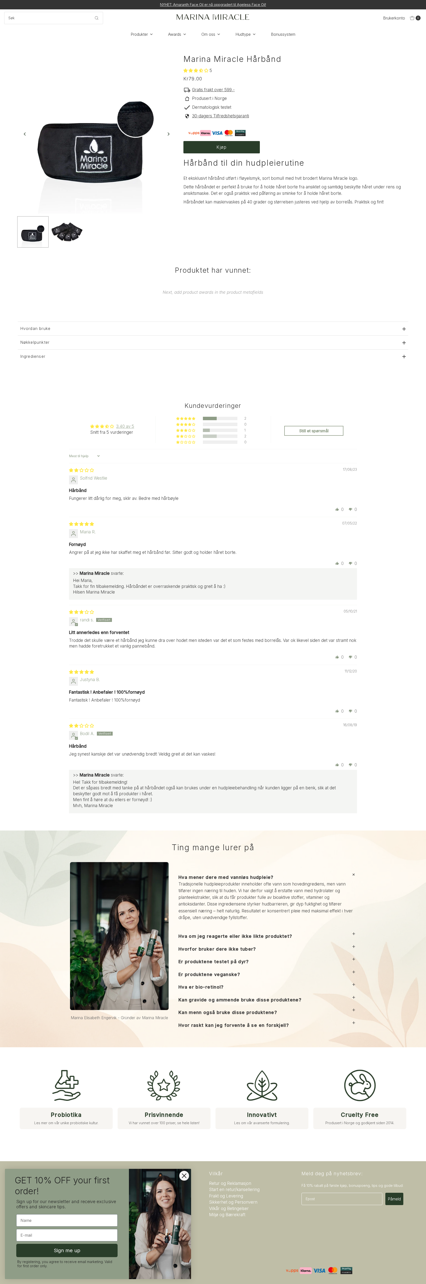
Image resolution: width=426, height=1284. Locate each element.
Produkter (139, 34)
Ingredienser (32, 356)
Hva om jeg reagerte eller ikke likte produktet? (235, 936)
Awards (174, 34)
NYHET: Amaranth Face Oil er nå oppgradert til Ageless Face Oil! (213, 4)
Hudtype (243, 34)
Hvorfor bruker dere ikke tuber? (217, 949)
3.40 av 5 (125, 426)
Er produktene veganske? (209, 974)
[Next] (168, 133)
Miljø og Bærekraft (227, 1214)
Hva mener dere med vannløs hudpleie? (226, 877)
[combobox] (53, 18)
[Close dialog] (184, 1176)
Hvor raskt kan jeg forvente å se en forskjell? (233, 1025)
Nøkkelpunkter (35, 342)
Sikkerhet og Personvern (233, 1202)
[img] (81, 470)
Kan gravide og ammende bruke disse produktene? (240, 999)
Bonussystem (283, 34)
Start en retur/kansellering (234, 1189)
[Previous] (24, 133)
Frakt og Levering (226, 1196)
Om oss (208, 34)
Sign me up (67, 1250)
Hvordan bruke (35, 328)
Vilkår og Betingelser (229, 1208)
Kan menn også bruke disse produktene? (227, 1012)
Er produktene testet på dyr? (213, 961)
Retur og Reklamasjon (230, 1183)
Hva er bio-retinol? (201, 987)
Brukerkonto (394, 18)
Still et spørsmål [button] (314, 430)
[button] (196, 70)
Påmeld (394, 1198)
